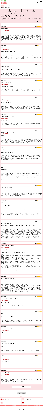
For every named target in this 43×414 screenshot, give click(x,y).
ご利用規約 (4, 405)
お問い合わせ (14, 405)
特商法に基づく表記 (25, 405)
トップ (2, 13)
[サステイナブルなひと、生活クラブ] (21, 410)
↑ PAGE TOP (21, 396)
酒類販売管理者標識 (37, 405)
